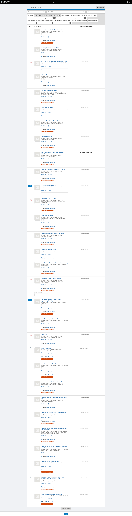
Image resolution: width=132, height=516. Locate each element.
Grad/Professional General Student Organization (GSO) (41, 18)
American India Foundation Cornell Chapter (53, 412)
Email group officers (50, 40)
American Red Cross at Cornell (50, 461)
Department (92, 20)
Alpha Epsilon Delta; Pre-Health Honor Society (54, 263)
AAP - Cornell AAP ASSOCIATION (50, 90)
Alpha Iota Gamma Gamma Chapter (51, 278)
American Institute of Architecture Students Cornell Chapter (54, 428)
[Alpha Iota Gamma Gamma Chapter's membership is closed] (30, 280)
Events (34, 2)
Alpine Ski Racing (46, 348)
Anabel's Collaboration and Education (52, 494)
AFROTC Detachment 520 (48, 199)
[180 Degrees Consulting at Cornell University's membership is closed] (30, 62)
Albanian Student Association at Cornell (52, 233)
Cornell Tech (64, 15)
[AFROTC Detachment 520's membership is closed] (30, 200)
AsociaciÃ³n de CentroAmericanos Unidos (53, 30)
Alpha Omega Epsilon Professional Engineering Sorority (51, 300)
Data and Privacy (50, 2)
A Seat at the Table (46, 75)
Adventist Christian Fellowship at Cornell (53, 169)
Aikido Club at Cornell (47, 215)
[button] (7, 1)
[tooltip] (41, 34)
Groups (27, 2)
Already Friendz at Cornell (48, 364)
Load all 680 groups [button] (66, 508)
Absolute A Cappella (47, 107)
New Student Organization (46, 23)
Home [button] (20, 2)
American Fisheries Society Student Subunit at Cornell (54, 398)
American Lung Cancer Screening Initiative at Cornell (54, 447)
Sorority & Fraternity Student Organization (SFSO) (40, 20)
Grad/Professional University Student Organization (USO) (71, 18)
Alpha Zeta (44, 334)
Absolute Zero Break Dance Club (50, 121)
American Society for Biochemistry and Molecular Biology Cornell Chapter (52, 477)
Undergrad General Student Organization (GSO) (47, 15)
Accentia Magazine (46, 136)
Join (30, 185)
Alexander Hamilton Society (49, 249)
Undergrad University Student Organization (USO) (83, 15)
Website (44, 36)
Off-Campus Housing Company (63, 23)
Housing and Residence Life (62, 20)
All (30, 15)
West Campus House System (79, 20)
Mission (50, 37)
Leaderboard (101, 7)
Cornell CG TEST (32, 23)
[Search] (43, 11)
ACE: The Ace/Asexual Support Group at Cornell (53, 153)
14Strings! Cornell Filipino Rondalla (51, 47)
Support (42, 2)
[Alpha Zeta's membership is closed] (30, 336)
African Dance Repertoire (48, 185)
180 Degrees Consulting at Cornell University (54, 61)
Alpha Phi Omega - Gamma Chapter (51, 319)
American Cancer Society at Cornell (51, 382)
